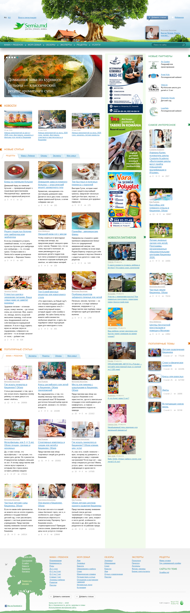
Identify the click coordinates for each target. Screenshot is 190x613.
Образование (109, 563)
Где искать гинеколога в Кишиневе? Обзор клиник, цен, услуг (85, 445)
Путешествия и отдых (86, 577)
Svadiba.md (164, 572)
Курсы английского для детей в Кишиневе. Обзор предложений (53, 387)
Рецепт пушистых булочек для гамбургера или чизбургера (17, 234)
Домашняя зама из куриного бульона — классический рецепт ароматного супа (52, 185)
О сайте (25, 563)
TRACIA (110, 262)
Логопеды (136, 566)
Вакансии (26, 569)
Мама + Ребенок (13, 45)
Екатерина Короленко (80, 439)
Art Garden (111, 294)
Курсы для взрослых (172, 376)
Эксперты (66, 45)
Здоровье (81, 563)
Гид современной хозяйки (170, 563)
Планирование (56, 561)
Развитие (53, 582)
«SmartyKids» (112, 328)
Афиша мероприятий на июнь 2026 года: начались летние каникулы (86, 134)
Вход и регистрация (27, 17)
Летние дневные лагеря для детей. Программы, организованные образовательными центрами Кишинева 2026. (160, 248)
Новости (10, 105)
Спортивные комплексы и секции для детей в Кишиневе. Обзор (51, 445)
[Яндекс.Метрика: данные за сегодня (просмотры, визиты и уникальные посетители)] (93, 603)
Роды (52, 566)
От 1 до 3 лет (55, 571)
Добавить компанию (61, 597)
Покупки (53, 585)
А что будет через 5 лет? (118, 398)
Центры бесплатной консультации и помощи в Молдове (160, 328)
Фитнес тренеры (138, 569)
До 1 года (54, 569)
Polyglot (110, 361)
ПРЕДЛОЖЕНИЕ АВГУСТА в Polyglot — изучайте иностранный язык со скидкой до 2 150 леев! (125, 366)
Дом (78, 561)
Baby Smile (111, 456)
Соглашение (27, 561)
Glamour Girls (112, 424)
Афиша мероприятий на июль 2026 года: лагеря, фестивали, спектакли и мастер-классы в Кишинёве (53, 136)
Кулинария (81, 587)
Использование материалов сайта (62, 608)
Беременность (56, 563)
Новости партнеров (122, 237)
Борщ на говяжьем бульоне (18, 182)
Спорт (79, 571)
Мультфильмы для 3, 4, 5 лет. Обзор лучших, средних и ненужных (19, 445)
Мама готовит (165, 561)
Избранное (179, 17)
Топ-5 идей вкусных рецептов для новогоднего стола (52, 295)
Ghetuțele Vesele (168, 98)
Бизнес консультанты (141, 571)
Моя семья (34, 45)
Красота (80, 566)
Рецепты (82, 45)
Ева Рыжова (43, 382)
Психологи (136, 561)
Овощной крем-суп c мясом (52, 234)
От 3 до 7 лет (55, 574)
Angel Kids (165, 75)
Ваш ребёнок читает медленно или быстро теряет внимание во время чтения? (122, 333)
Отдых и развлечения (113, 574)
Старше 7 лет (55, 577)
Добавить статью (158, 17)
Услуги (96, 45)
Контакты (26, 571)
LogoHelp (164, 108)
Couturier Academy (157, 150)
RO (9, 18)
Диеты (165, 390)
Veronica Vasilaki (10, 291)
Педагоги (136, 563)
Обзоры (50, 45)
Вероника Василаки (79, 291)
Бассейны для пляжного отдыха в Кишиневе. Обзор (159, 208)
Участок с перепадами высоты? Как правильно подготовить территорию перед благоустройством (123, 299)
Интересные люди (84, 585)
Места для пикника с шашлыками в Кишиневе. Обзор (85, 387)
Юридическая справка (86, 574)
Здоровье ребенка (57, 580)
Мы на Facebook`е (15, 606)
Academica (111, 395)
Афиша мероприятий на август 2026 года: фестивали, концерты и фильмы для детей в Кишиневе (18, 135)
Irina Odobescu (44, 231)
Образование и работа (86, 569)
